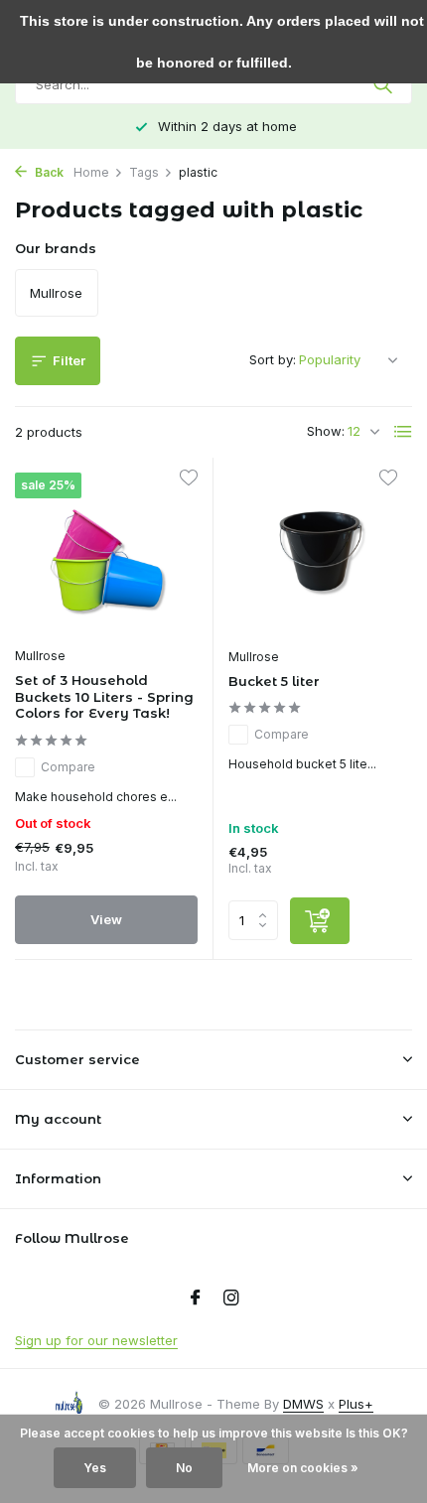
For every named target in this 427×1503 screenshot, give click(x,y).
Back (48, 172)
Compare (68, 766)
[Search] (384, 84)
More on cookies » (302, 1467)
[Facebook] (196, 1298)
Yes (94, 1467)
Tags (144, 172)
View (106, 919)
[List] (403, 432)
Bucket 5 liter (274, 681)
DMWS (303, 1404)
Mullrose (40, 655)
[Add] (320, 920)
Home (91, 172)
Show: (326, 431)
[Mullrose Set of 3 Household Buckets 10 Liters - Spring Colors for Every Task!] (106, 554)
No (184, 1467)
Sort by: (272, 359)
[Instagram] (231, 1298)
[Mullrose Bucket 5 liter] (320, 555)
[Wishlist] (188, 480)
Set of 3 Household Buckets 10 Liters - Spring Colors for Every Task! (104, 697)
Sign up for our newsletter (96, 1340)
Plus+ (356, 1404)
